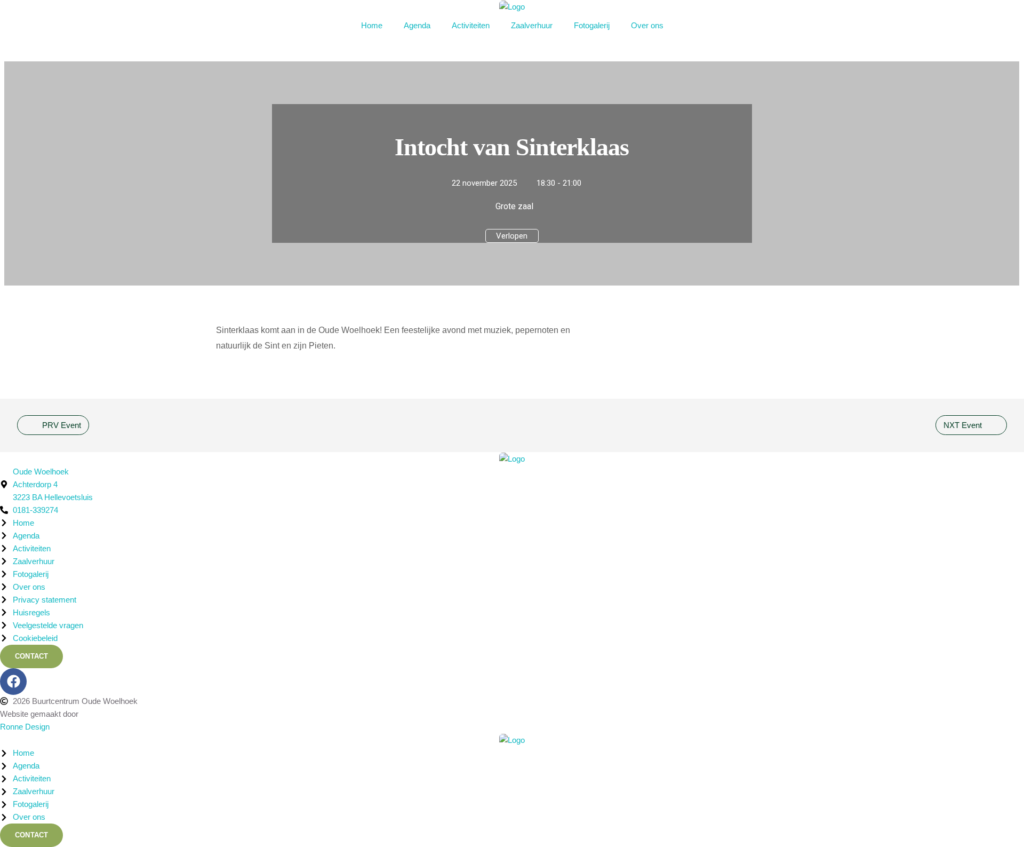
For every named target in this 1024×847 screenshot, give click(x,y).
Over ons (647, 25)
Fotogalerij (592, 25)
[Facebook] (13, 681)
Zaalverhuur (532, 25)
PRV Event (61, 425)
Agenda (417, 25)
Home (371, 25)
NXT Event (962, 425)
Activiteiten (471, 25)
